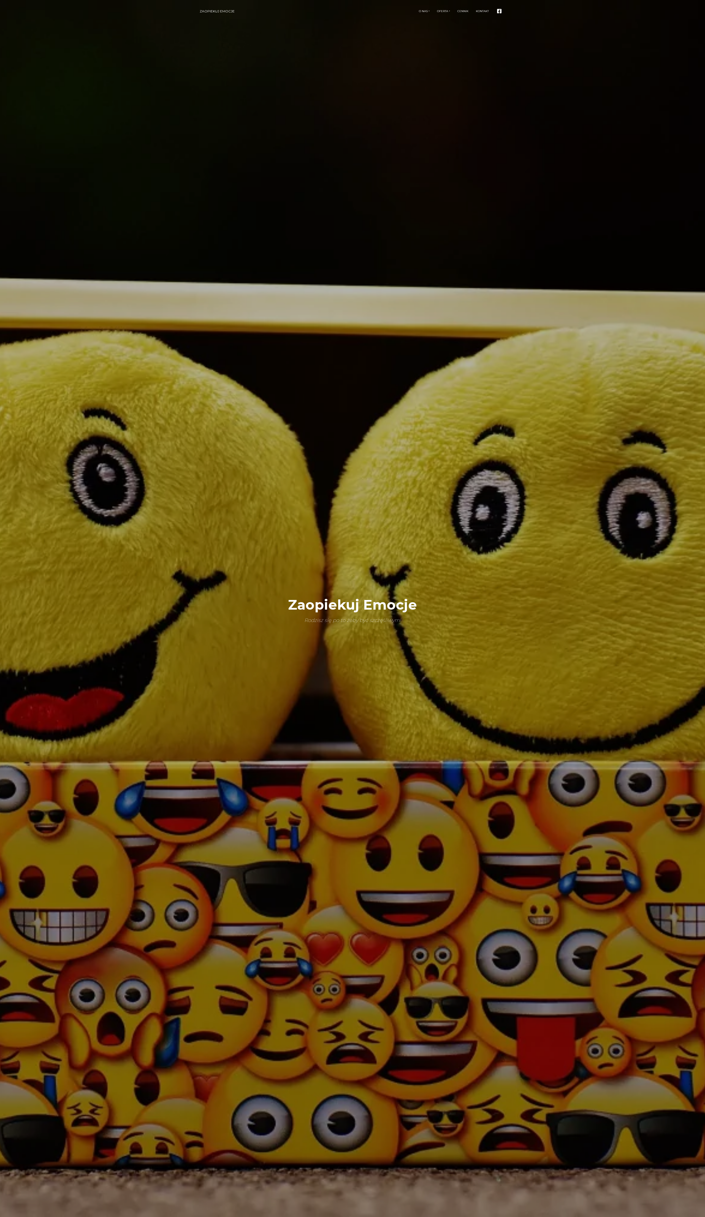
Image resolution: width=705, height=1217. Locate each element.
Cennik (462, 11)
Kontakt (482, 11)
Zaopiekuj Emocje (217, 11)
